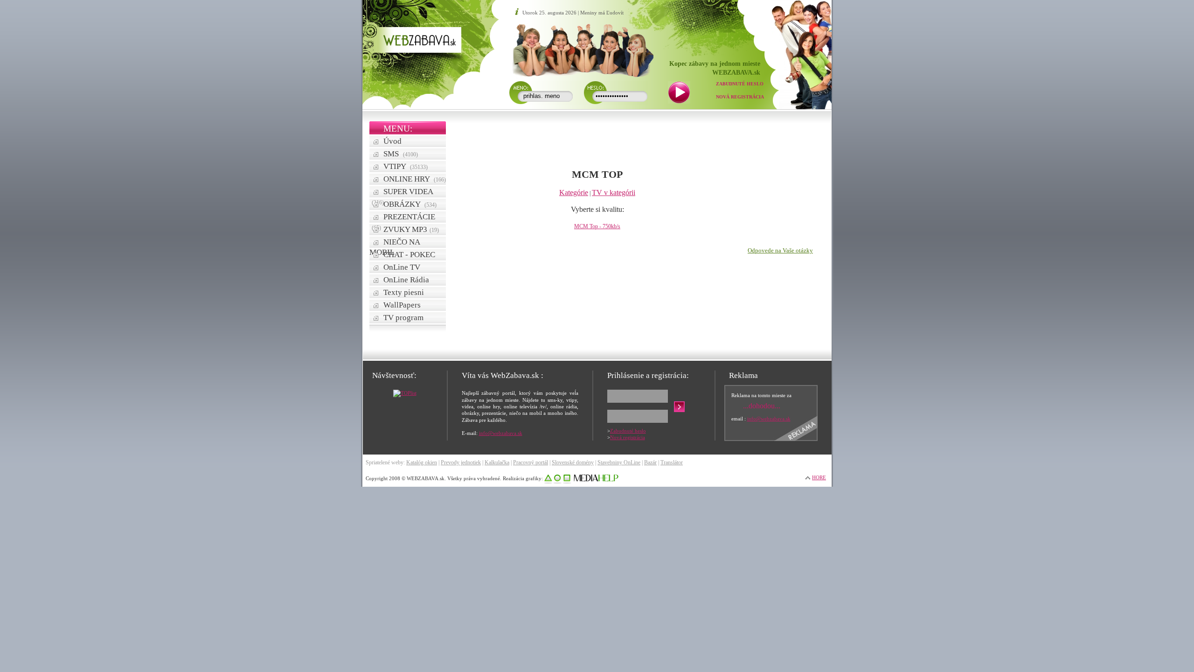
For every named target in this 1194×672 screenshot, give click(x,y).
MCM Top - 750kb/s (597, 226)
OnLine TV (401, 267)
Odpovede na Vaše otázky (780, 250)
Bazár (650, 462)
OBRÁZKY (410, 204)
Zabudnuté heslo (740, 83)
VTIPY (405, 166)
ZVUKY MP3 (411, 229)
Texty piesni (403, 292)
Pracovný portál (530, 462)
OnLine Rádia (406, 279)
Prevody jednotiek (461, 462)
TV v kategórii (613, 192)
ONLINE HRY (414, 179)
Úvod (392, 141)
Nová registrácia (740, 96)
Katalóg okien (421, 462)
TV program (403, 317)
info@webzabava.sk (500, 433)
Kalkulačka (497, 462)
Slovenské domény (573, 462)
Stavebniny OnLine (618, 462)
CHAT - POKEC (409, 254)
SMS (400, 153)
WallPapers (402, 305)
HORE (819, 477)
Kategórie (573, 192)
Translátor (671, 462)
